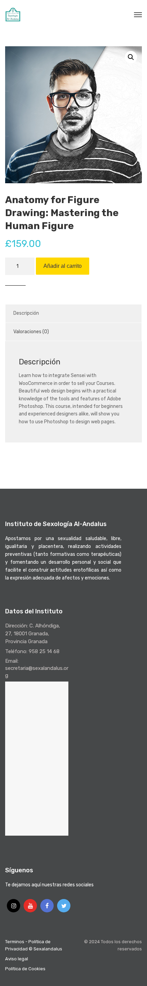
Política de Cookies (25, 968)
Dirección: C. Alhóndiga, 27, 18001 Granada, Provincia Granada (32, 634)
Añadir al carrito (62, 266)
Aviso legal (16, 958)
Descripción (26, 313)
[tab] (73, 313)
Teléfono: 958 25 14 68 (32, 651)
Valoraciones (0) (31, 332)
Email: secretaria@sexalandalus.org (36, 668)
